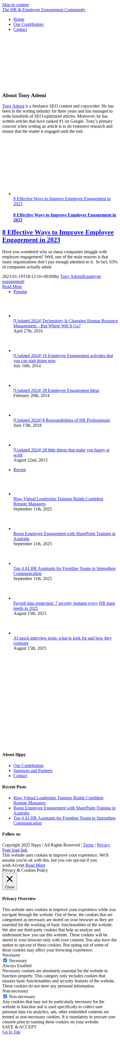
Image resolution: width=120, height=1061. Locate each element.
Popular (20, 291)
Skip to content (15, 4)
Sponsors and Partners (32, 770)
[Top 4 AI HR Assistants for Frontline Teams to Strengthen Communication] (22, 563)
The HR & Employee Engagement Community (43, 9)
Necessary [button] (11, 955)
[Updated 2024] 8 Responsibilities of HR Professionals (61, 420)
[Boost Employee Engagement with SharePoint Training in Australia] (22, 528)
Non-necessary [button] (15, 991)
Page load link (14, 850)
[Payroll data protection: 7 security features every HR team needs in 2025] (22, 598)
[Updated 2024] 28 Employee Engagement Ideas (56, 390)
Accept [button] (18, 865)
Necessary (18, 960)
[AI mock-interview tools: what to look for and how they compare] (22, 633)
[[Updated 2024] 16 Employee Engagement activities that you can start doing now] (22, 350)
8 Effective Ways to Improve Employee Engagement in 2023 (58, 236)
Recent (19, 469)
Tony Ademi (13, 106)
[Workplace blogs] (44, 743)
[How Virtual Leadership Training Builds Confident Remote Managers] (22, 493)
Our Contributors (28, 765)
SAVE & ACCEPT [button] (19, 1027)
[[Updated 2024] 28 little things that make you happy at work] (22, 444)
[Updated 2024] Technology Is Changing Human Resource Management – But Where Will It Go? (65, 323)
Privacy (103, 845)
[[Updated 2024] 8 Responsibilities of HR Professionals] (22, 415)
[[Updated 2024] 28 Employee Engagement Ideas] (22, 385)
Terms (88, 845)
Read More (12, 286)
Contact (20, 775)
